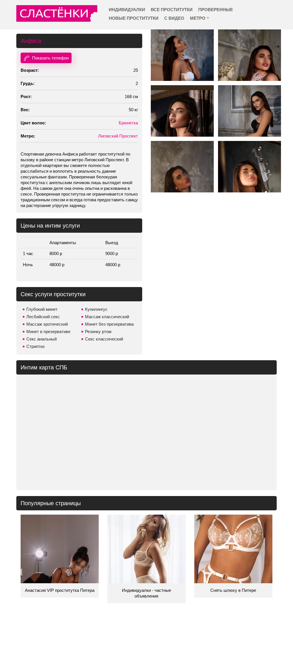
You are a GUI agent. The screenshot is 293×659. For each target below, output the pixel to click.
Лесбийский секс (43, 316)
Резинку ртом (98, 331)
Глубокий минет (42, 309)
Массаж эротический (47, 324)
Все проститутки (172, 9)
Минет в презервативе (48, 331)
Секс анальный (41, 339)
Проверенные (215, 9)
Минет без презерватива (109, 324)
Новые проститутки (134, 18)
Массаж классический (107, 316)
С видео (174, 18)
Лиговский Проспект (118, 136)
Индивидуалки (127, 9)
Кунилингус (96, 309)
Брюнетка (128, 122)
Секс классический (104, 339)
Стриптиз (35, 346)
